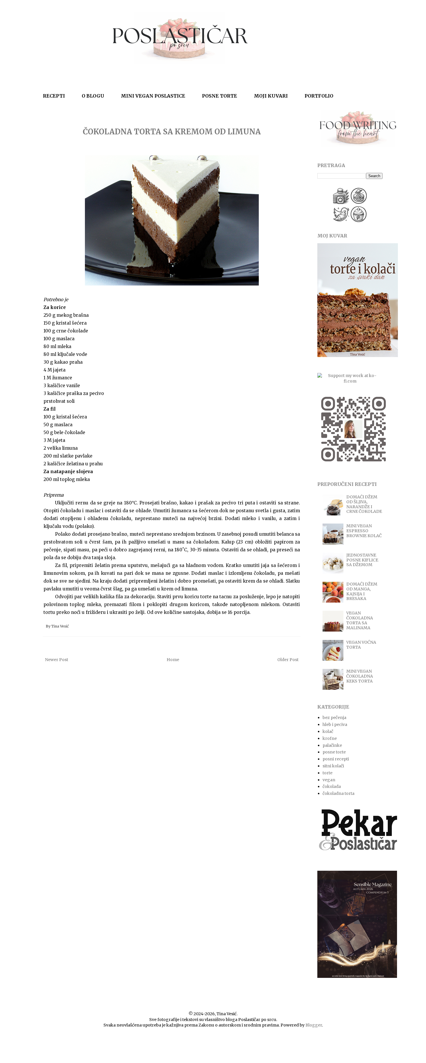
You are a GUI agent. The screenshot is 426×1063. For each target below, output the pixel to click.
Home (173, 659)
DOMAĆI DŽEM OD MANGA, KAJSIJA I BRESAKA (361, 591)
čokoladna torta (338, 793)
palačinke (332, 745)
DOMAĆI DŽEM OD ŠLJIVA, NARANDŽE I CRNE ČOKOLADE (364, 504)
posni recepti (336, 759)
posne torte (334, 752)
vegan (329, 779)
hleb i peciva (335, 724)
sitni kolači (333, 766)
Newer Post (56, 659)
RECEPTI (54, 96)
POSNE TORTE (219, 96)
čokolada (332, 786)
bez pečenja (334, 717)
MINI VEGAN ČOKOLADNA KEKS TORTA (359, 676)
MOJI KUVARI (271, 96)
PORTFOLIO (319, 96)
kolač (328, 731)
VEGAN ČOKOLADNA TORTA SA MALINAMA (359, 620)
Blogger (313, 1025)
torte (327, 772)
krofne (330, 738)
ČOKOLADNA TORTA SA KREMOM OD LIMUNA (172, 131)
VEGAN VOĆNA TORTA (361, 645)
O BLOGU (93, 96)
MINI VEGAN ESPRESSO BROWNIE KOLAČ (364, 530)
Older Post (287, 659)
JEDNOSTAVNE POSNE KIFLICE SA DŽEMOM (362, 560)
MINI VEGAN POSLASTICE (153, 96)
